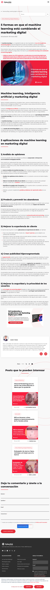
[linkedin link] (41, 353)
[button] (48, 2)
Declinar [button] (39, 586)
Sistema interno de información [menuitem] (23, 564)
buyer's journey (30, 233)
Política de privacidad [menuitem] (21, 559)
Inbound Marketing (19, 380)
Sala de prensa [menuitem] (5, 568)
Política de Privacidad (41, 522)
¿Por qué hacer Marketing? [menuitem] (7, 559)
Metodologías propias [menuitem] (6, 561)
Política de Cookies (34, 582)
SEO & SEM (17, 414)
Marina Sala (32, 441)
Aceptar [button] (28, 586)
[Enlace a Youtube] (2, 550)
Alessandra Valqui (31, 407)
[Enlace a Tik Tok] (14, 550)
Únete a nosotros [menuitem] (5, 566)
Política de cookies (21, 568)
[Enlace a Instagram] (5, 550)
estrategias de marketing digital (12, 289)
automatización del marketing (35, 215)
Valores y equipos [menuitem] (5, 564)
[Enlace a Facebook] (9, 550)
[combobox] (33, 14)
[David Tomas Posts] (45, 353)
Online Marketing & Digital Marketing (10, 18)
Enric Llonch (32, 474)
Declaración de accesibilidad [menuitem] (23, 566)
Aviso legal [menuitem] (19, 561)
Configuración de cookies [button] (17, 586)
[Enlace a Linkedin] (7, 550)
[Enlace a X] (12, 550)
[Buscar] (47, 14)
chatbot (17, 182)
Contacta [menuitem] (4, 571)
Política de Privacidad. (40, 576)
